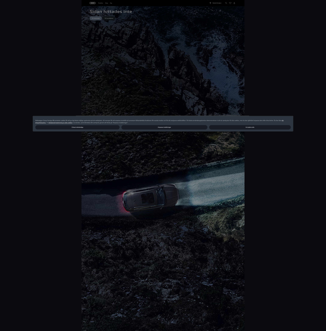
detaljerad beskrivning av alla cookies (60, 122)
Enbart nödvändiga (77, 127)
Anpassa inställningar (164, 127)
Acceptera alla (250, 127)
